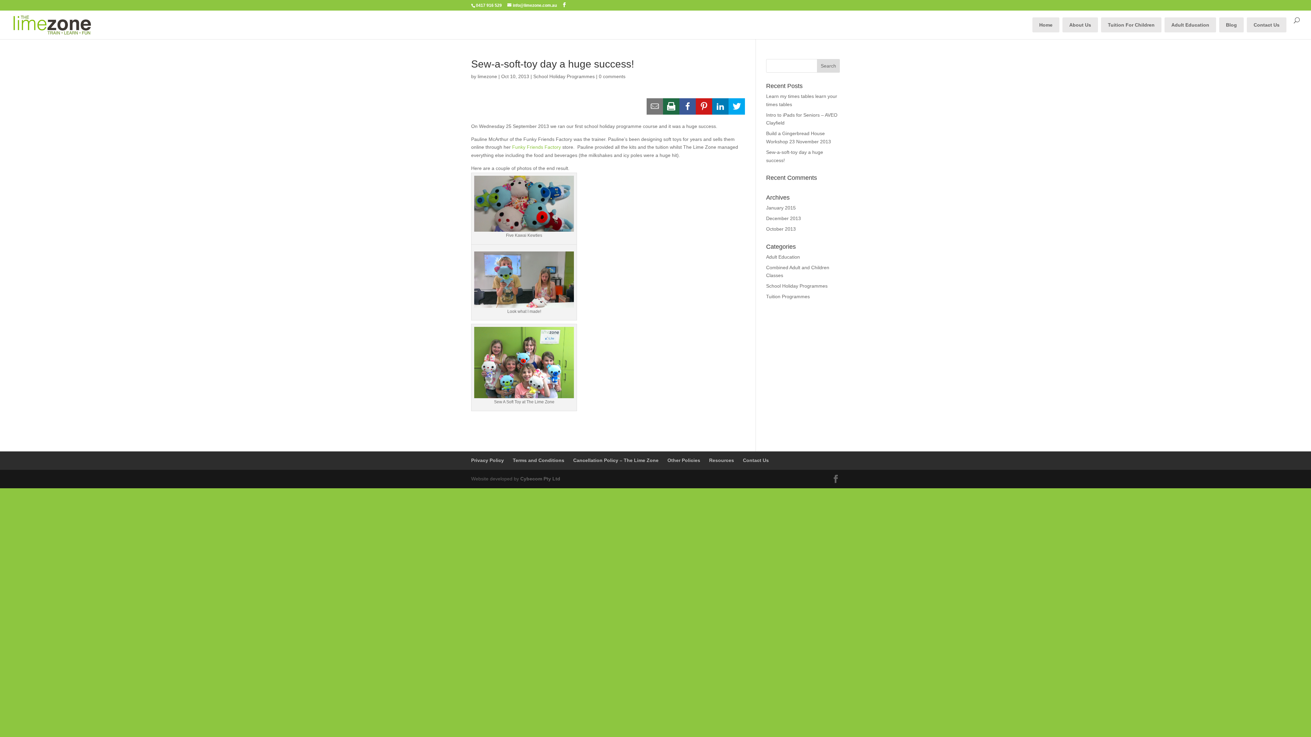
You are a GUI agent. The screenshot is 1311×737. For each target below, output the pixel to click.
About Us (1080, 25)
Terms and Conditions (538, 460)
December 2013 (783, 218)
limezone (487, 76)
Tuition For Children (1131, 25)
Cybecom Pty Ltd (540, 478)
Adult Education (1190, 25)
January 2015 (781, 208)
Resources (721, 460)
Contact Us (1267, 25)
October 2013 (781, 229)
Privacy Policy (487, 460)
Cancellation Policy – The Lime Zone (616, 460)
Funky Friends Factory (536, 147)
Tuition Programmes (788, 296)
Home (1046, 25)
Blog (1231, 25)
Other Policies (683, 460)
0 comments (612, 76)
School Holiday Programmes (564, 76)
